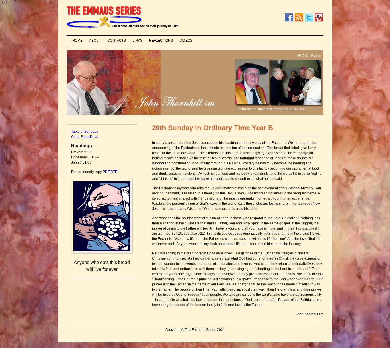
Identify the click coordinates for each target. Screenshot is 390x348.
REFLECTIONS (161, 41)
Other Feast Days (84, 137)
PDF (106, 172)
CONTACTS (116, 41)
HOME (77, 41)
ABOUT (95, 41)
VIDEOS (186, 41)
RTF (113, 172)
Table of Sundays (84, 132)
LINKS (137, 41)
